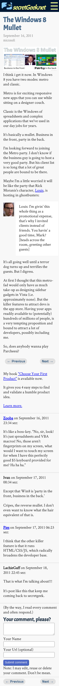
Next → (47, 361)
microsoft (9, 40)
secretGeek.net (28, 7)
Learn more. (12, 405)
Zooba (8, 417)
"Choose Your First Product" (25, 376)
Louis (39, 190)
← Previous (16, 361)
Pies (6, 527)
